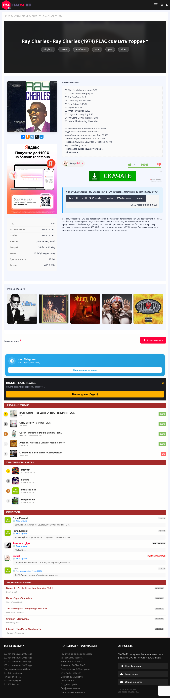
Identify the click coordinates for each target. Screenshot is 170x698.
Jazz (110, 49)
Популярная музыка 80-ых (17, 669)
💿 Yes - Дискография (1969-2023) (27, 571)
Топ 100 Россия (11, 684)
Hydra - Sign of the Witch (19, 598)
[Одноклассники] (28, 137)
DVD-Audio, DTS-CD (71, 673)
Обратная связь (133, 682)
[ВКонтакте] (23, 137)
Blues (123, 49)
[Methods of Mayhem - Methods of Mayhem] (148, 309)
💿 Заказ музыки (20, 521)
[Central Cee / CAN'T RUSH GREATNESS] (117, 309)
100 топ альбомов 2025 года (18, 657)
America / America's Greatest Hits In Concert (42, 442)
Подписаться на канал (85, 370)
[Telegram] (32, 137)
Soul (97, 49)
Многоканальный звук (72, 677)
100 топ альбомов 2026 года (18, 654)
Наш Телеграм (133, 666)
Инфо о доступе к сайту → (30, 362)
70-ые (64, 49)
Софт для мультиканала (73, 692)
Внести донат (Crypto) (85, 394)
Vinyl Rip (20, 16)
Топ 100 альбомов (13, 673)
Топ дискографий (12, 680)
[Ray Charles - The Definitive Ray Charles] (22, 309)
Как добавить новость (72, 657)
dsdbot (80, 163)
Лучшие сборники (12, 677)
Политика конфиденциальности (76, 654)
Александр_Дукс (21, 543)
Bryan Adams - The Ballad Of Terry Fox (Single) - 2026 (47, 413)
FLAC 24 (18, 5)
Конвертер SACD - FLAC (73, 665)
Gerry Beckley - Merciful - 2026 (35, 423)
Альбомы (81, 49)
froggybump (28, 499)
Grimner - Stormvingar (17, 619)
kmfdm (25, 479)
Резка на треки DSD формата (75, 669)
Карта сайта (131, 674)
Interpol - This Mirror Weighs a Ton (24, 629)
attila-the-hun (29, 489)
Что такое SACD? (69, 680)
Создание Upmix (69, 684)
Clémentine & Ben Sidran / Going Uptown (40, 452)
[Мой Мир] (41, 137)
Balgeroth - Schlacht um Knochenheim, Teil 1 (29, 588)
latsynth (25, 469)
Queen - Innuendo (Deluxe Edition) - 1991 (40, 433)
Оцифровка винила (70, 688)
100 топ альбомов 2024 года (18, 661)
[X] (37, 137)
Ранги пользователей (71, 661)
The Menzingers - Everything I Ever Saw (26, 608)
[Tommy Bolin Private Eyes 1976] (54, 309)
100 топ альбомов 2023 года (18, 665)
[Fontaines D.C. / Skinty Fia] (85, 309)
